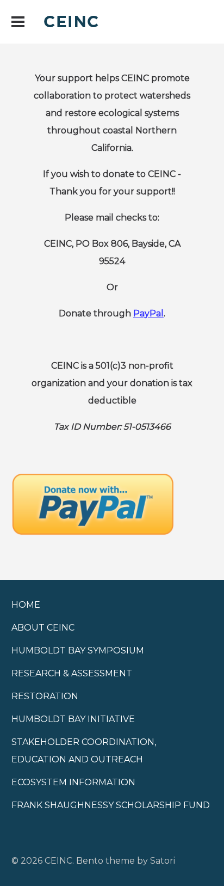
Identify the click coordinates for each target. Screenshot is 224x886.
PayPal (148, 313)
